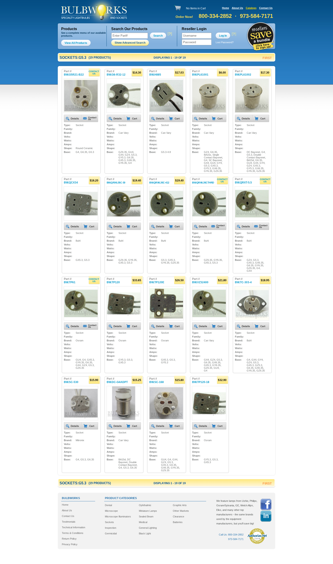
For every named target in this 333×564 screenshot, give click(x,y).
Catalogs (251, 8)
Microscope (111, 510)
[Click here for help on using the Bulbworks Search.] (169, 34)
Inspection (110, 527)
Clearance (178, 516)
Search (158, 35)
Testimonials (68, 521)
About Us (237, 8)
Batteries (178, 522)
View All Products (76, 43)
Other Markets (181, 510)
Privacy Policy (69, 544)
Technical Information (73, 527)
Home (225, 8)
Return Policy (69, 538)
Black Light (145, 533)
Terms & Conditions (72, 533)
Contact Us (266, 8)
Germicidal (111, 533)
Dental (108, 505)
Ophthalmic (145, 505)
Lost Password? (225, 42)
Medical (143, 522)
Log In (223, 35)
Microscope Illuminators (118, 516)
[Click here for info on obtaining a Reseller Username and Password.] (234, 34)
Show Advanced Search (130, 42)
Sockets (109, 522)
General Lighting (148, 527)
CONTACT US (94, 72)
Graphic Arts (180, 505)
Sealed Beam (146, 516)
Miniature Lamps (148, 510)
